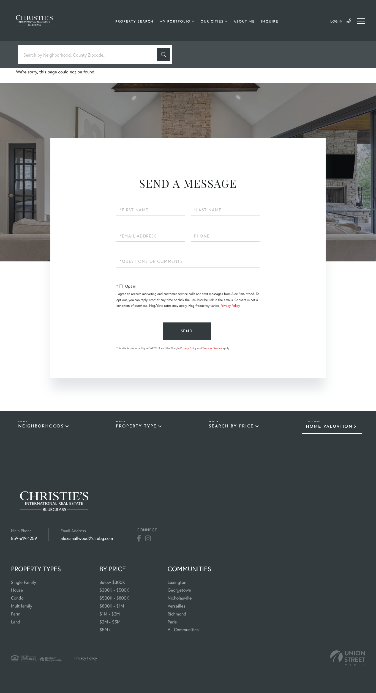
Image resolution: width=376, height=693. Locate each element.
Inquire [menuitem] (269, 21)
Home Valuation (329, 427)
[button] (163, 54)
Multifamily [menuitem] (21, 606)
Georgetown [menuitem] (179, 590)
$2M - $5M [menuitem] (109, 622)
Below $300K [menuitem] (112, 582)
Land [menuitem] (15, 622)
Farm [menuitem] (15, 614)
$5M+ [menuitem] (104, 630)
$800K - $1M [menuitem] (111, 606)
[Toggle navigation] (361, 21)
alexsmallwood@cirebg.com (87, 538)
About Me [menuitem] (244, 21)
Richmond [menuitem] (177, 614)
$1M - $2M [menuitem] (109, 614)
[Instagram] (148, 538)
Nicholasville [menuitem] (180, 598)
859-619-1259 (349, 21)
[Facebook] (139, 538)
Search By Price (231, 426)
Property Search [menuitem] (134, 21)
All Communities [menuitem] (183, 630)
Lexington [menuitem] (177, 582)
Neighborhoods (41, 426)
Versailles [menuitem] (177, 606)
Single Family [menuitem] (23, 582)
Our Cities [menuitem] (212, 21)
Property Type (136, 426)
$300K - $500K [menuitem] (114, 590)
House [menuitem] (17, 590)
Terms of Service (212, 348)
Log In (336, 21)
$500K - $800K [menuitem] (114, 598)
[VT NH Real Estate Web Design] (347, 658)
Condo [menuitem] (17, 598)
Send (187, 331)
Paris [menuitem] (172, 622)
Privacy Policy (230, 306)
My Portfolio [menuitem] (175, 21)
